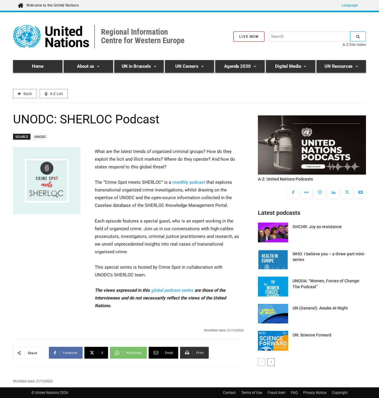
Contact (229, 393)
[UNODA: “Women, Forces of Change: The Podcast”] (273, 286)
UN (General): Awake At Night (320, 308)
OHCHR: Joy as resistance (317, 226)
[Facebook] (293, 193)
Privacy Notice (314, 393)
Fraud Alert (276, 393)
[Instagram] (320, 193)
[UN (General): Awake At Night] (273, 313)
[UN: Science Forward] (273, 340)
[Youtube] (360, 193)
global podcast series (172, 290)
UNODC (40, 136)
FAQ (294, 393)
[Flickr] (306, 193)
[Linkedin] (333, 193)
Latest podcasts (279, 212)
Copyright (340, 393)
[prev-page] (261, 362)
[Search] (358, 36)
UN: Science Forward (312, 335)
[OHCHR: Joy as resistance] (273, 232)
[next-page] (271, 362)
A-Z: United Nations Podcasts (285, 179)
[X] (347, 193)
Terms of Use (251, 393)
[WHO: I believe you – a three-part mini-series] (273, 259)
